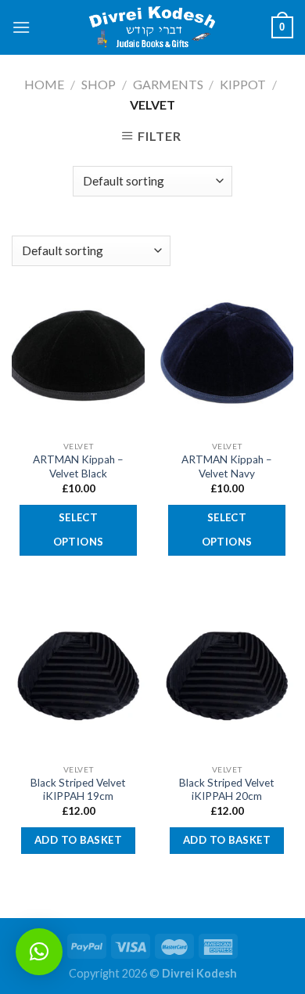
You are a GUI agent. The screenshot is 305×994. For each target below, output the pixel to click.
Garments (168, 84)
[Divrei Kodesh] (152, 27)
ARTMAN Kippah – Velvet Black (78, 466)
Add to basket (78, 840)
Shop (98, 84)
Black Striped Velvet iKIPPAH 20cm (226, 789)
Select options (78, 530)
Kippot (243, 84)
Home (44, 84)
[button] (39, 951)
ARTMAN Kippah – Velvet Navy (226, 466)
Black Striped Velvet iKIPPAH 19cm (78, 789)
